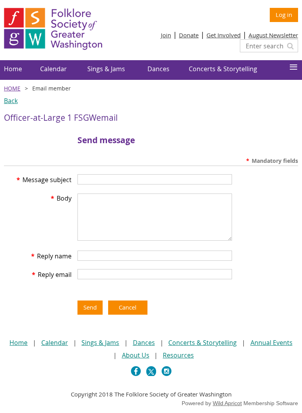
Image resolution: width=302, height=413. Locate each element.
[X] (151, 371)
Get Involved (223, 35)
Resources (178, 355)
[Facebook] (136, 371)
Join (166, 35)
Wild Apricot (227, 403)
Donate (189, 35)
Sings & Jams (100, 342)
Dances (144, 342)
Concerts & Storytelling (202, 342)
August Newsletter (273, 35)
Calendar (54, 342)
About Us (135, 355)
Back (11, 100)
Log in (284, 14)
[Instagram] (166, 371)
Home (12, 88)
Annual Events (271, 342)
